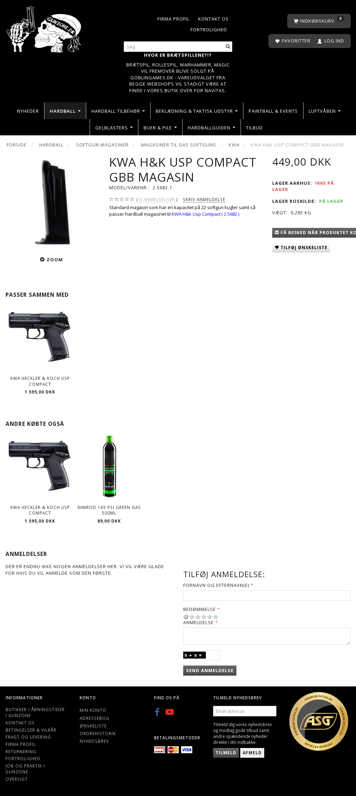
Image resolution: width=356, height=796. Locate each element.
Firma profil (173, 19)
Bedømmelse (199, 609)
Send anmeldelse (210, 670)
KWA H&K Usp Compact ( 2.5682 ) (205, 214)
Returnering (21, 751)
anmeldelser (157, 199)
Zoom (55, 259)
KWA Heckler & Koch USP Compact (40, 381)
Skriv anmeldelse (204, 199)
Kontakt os (213, 19)
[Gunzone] (44, 27)
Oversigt (17, 779)
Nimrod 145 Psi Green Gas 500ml (109, 510)
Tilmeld (226, 753)
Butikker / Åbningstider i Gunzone (35, 712)
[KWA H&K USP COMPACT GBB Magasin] (52, 201)
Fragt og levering (28, 737)
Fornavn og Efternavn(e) (216, 585)
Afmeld (252, 753)
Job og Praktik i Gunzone (25, 768)
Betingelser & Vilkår (31, 730)
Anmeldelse (198, 622)
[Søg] (228, 46)
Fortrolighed (209, 29)
